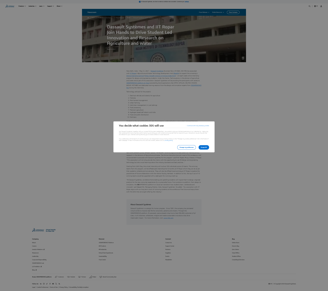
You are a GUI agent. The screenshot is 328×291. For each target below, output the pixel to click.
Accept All (204, 147)
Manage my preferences (186, 147)
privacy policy (169, 140)
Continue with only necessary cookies (198, 125)
